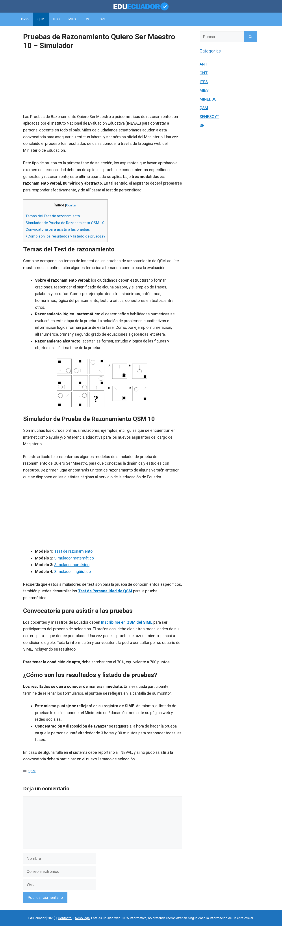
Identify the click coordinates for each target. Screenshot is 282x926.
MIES (72, 19)
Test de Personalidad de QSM (105, 591)
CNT (88, 19)
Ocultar (71, 205)
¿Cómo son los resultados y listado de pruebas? (65, 236)
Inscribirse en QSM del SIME (126, 622)
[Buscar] (250, 36)
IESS (56, 19)
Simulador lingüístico (73, 571)
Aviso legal (82, 918)
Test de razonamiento (73, 551)
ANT (203, 64)
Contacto (65, 918)
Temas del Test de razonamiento (53, 216)
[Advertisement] (102, 82)
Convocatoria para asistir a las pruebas (58, 229)
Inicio (25, 19)
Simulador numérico (71, 564)
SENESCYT (209, 116)
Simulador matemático (74, 558)
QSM (40, 19)
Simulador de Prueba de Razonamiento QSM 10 (65, 223)
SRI (102, 19)
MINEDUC (208, 99)
